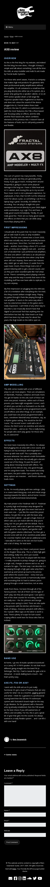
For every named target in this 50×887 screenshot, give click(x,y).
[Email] (10, 878)
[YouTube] (40, 878)
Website (7, 831)
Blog (11, 36)
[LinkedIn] (24, 878)
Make (14, 869)
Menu (10, 27)
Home (6, 36)
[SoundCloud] (29, 878)
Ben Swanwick (19, 739)
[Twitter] (35, 878)
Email (6, 821)
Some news (11, 754)
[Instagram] (20, 878)
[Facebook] (15, 878)
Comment (8, 783)
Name (7, 810)
